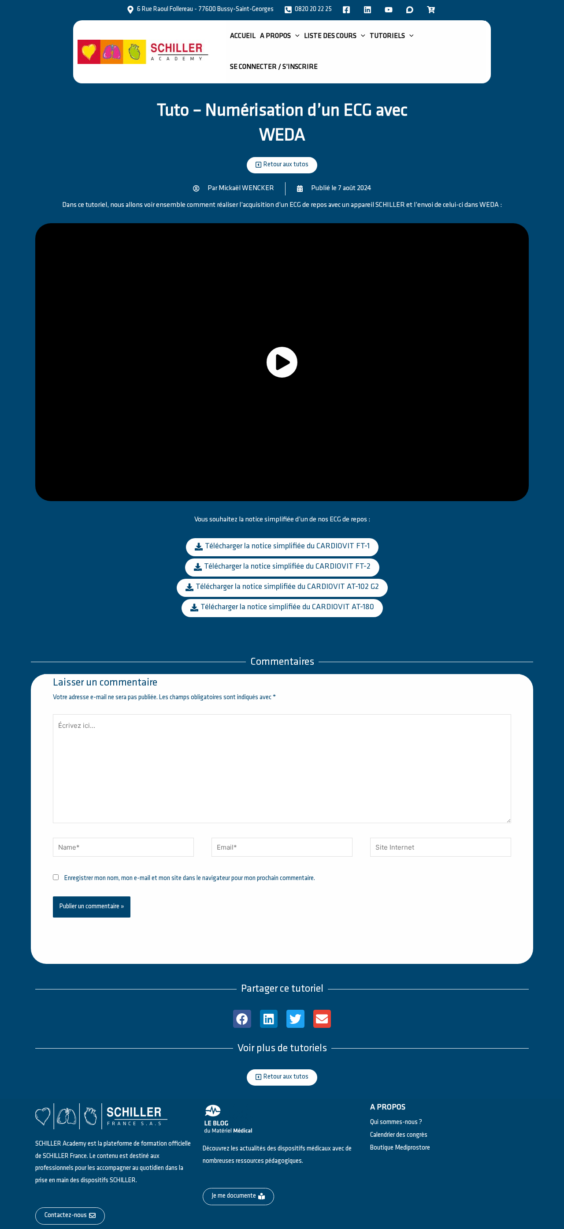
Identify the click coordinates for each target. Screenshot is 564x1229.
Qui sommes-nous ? (396, 1122)
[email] (432, 10)
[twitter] (369, 10)
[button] (242, 1019)
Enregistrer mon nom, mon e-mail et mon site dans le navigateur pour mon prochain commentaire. (189, 878)
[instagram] (390, 10)
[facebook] (348, 10)
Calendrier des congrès (398, 1135)
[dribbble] (411, 10)
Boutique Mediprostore (400, 1148)
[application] (295, 36)
